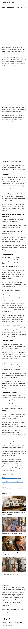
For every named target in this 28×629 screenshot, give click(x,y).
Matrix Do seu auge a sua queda (11, 478)
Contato (4, 612)
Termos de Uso (5, 609)
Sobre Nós (10, 612)
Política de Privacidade (17, 609)
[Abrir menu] (25, 2)
